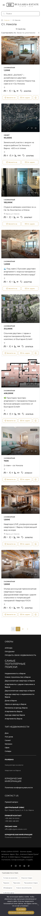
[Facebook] (12, 866)
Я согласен (21, 909)
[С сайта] (38, 905)
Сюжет (8, 740)
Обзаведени (7, 888)
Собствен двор (8, 893)
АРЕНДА (8, 648)
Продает (34, 107)
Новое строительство (24, 888)
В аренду (34, 39)
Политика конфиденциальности (19, 788)
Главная (7, 20)
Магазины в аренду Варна (16, 708)
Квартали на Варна (13, 770)
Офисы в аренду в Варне (15, 704)
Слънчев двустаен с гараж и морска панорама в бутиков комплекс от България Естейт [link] (18, 336)
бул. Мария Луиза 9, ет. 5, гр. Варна (19, 810)
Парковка (16, 883)
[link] (20, 50)
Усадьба (29, 860)
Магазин (8, 744)
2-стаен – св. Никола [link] (13, 465)
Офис (7, 748)
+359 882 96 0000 (12, 818)
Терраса (6, 883)
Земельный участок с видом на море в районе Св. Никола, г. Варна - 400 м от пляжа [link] (19, 145)
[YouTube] (20, 866)
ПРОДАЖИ (9, 652)
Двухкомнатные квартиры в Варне (20, 681)
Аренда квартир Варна (15, 715)
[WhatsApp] (25, 866)
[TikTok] (29, 866)
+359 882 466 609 (12, 821)
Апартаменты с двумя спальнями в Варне (20, 685)
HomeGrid (5, 860)
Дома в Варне (11, 701)
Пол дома (9, 737)
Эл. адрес (26, 97)
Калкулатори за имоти (14, 765)
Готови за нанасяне (10, 878)
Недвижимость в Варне (15, 673)
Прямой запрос (11, 802)
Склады (8, 751)
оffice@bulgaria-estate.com (16, 829)
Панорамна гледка (31, 883)
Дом (6, 733)
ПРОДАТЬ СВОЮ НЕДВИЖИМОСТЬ (20, 655)
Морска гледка (26, 878)
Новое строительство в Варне (18, 677)
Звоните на (11, 97)
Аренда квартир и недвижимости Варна (19, 695)
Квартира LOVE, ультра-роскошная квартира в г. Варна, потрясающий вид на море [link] (20, 527)
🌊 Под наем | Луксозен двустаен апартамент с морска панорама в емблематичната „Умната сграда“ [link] (20, 272)
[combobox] (28, 32)
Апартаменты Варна (13, 711)
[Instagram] (16, 866)
